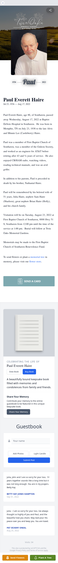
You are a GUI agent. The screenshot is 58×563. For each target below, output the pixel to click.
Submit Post (29, 460)
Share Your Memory (18, 411)
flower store (35, 261)
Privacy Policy (21, 550)
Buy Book (29, 371)
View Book (14, 371)
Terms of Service (36, 550)
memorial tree (37, 256)
